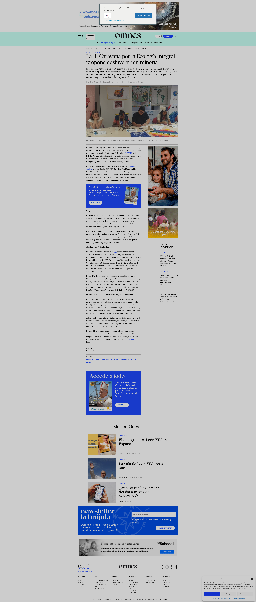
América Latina (92, 359)
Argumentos (133, 580)
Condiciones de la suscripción (158, 599)
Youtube (166, 586)
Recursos (132, 576)
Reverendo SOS (134, 592)
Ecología (115, 359)
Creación (105, 359)
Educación (123, 43)
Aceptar (212, 594)
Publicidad (150, 582)
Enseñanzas (133, 584)
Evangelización (137, 43)
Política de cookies (215, 598)
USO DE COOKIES (118, 599)
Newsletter (167, 580)
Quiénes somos (151, 580)
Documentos (133, 582)
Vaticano (81, 582)
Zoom (80, 586)
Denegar (228, 594)
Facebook (166, 582)
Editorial (115, 580)
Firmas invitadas (117, 582)
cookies (134, 522)
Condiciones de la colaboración (239, 598)
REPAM (129, 153)
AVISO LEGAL (92, 599)
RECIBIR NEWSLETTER (165, 528)
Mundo (80, 580)
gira (115, 251)
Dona (158, 36)
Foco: (95, 43)
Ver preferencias (245, 594)
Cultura (81, 584)
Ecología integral (108, 43)
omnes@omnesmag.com (85, 571)
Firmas (114, 576)
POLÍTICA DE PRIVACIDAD (104, 599)
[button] (252, 579)
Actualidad (82, 576)
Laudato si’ (130, 339)
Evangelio (132, 586)
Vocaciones (159, 43)
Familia (148, 43)
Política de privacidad (226, 598)
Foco (87, 48)
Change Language (143, 15)
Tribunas (115, 584)
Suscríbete (167, 36)
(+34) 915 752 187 (83, 569)
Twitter (165, 584)
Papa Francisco (127, 359)
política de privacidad (162, 520)
